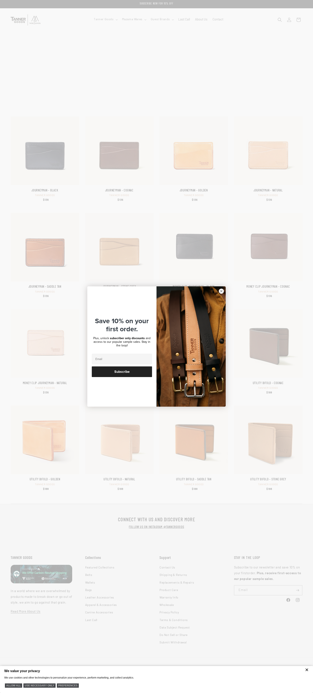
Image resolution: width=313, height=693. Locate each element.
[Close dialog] (221, 291)
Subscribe (122, 372)
